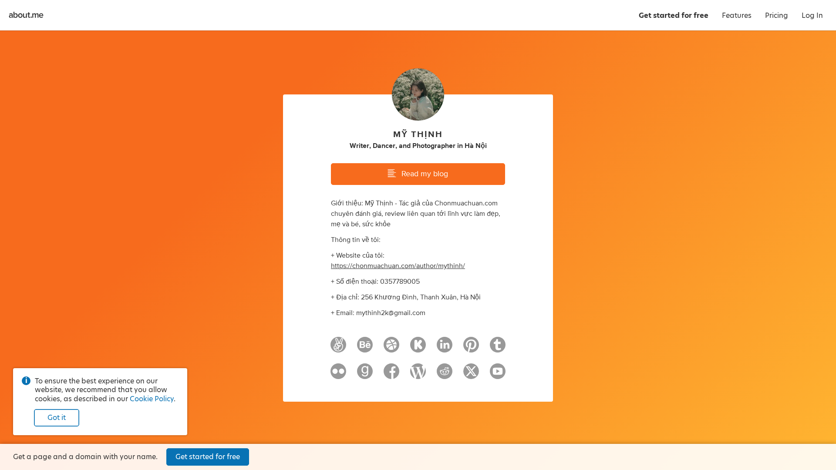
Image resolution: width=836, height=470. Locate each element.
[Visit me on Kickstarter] (418, 348)
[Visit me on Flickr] (338, 375)
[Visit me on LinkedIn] (444, 348)
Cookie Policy (152, 399)
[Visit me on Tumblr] (498, 348)
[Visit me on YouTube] (498, 375)
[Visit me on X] (471, 375)
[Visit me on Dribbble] (391, 348)
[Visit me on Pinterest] (471, 348)
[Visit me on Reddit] (444, 375)
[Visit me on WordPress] (418, 375)
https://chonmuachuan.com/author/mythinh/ (398, 265)
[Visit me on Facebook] (391, 375)
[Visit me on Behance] (365, 348)
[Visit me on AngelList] (338, 348)
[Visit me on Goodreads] (365, 375)
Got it (56, 418)
